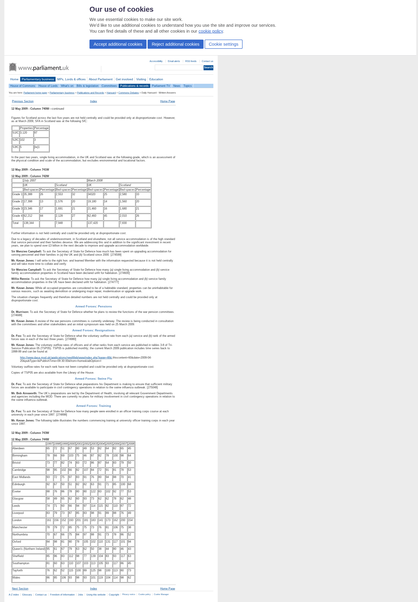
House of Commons (22, 85)
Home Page (167, 101)
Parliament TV (161, 85)
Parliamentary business (38, 79)
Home (14, 79)
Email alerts (174, 61)
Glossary (27, 594)
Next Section (20, 588)
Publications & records (134, 85)
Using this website (96, 594)
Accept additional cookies (118, 44)
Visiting (141, 79)
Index (93, 101)
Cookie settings (223, 44)
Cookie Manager (161, 594)
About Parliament (101, 79)
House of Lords (48, 85)
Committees (109, 85)
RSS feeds (191, 61)
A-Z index (14, 594)
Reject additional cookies (175, 44)
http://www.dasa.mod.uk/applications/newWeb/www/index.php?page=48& (66, 357)
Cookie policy (144, 594)
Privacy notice (128, 594)
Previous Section (23, 101)
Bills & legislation (87, 85)
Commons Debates (128, 92)
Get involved (124, 79)
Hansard (111, 92)
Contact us (207, 61)
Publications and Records (90, 92)
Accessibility (156, 61)
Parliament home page (35, 92)
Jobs (80, 594)
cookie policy (211, 31)
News (176, 85)
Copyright (114, 594)
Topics (188, 85)
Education (156, 79)
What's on (67, 85)
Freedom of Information (62, 594)
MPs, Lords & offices (71, 79)
